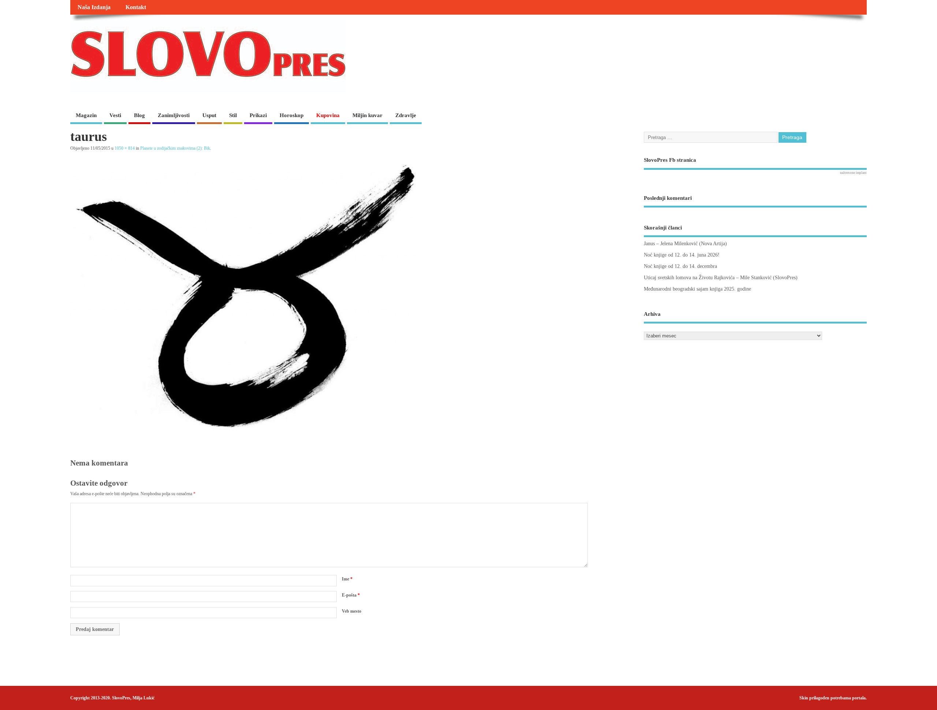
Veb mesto (351, 611)
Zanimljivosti (174, 115)
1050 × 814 (125, 148)
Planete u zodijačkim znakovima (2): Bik (175, 148)
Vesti (115, 115)
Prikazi (258, 115)
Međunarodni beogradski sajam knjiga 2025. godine (697, 289)
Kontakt (136, 7)
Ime (347, 579)
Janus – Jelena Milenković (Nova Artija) (685, 243)
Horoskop (291, 115)
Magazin (86, 115)
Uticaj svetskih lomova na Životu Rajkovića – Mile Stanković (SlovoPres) (721, 277)
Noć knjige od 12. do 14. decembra (680, 266)
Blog (139, 115)
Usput (209, 115)
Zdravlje (405, 115)
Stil (233, 115)
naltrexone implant (853, 173)
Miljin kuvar (367, 115)
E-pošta (351, 595)
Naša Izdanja (94, 7)
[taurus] (246, 430)
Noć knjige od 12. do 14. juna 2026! (682, 255)
